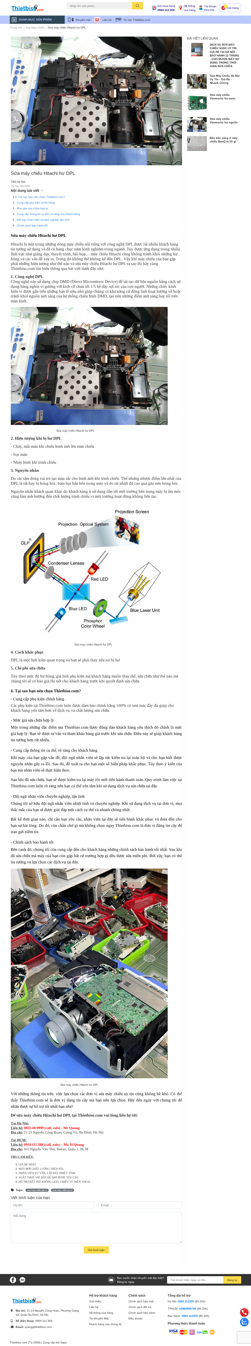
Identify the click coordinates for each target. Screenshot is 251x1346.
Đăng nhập (209, 9)
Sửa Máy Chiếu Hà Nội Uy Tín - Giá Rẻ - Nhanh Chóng (225, 79)
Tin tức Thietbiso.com (137, 19)
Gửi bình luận (96, 1250)
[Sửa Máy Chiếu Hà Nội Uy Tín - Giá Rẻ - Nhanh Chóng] (197, 81)
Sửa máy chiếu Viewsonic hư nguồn (224, 120)
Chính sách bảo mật (141, 1301)
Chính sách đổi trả (139, 1307)
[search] (137, 5)
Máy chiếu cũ (74, 11)
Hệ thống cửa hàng (190, 8)
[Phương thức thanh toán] (192, 1332)
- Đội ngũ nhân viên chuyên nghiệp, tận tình (42, 219)
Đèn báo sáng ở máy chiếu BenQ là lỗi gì (223, 139)
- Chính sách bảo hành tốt (31, 225)
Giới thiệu (95, 1301)
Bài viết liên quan (202, 38)
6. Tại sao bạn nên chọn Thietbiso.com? (40, 196)
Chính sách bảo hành (141, 1312)
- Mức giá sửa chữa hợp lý (31, 208)
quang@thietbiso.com (38, 1326)
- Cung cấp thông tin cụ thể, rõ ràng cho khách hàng (47, 214)
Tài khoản (210, 6)
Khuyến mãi (83, 19)
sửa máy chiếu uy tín (63, 1190)
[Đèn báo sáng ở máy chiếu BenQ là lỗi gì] (197, 143)
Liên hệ (107, 19)
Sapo (63, 1342)
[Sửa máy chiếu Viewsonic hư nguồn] (197, 124)
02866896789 (187, 1308)
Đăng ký (232, 1280)
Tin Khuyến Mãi (98, 1318)
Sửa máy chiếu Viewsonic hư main (222, 96)
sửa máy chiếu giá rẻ (37, 1190)
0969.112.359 (166, 10)
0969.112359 (186, 1301)
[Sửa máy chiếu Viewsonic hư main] (197, 103)
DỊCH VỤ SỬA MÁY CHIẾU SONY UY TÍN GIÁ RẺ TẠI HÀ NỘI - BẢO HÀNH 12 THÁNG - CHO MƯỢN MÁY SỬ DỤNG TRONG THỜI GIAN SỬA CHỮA (224, 55)
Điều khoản (135, 1318)
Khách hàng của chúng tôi (105, 1324)
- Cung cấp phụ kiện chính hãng (35, 202)
